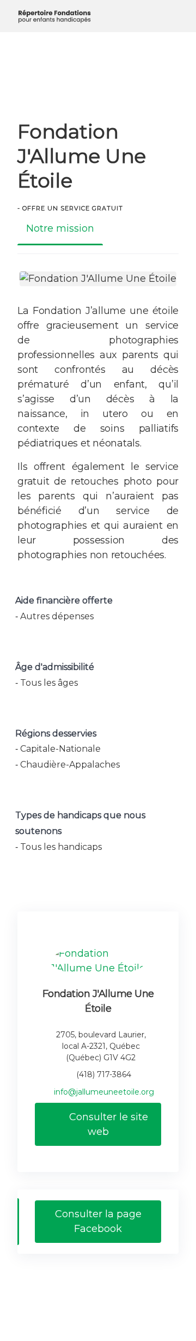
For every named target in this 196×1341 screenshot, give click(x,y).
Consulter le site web (107, 1124)
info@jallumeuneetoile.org (104, 1092)
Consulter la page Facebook (98, 1221)
